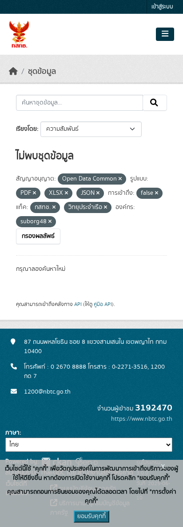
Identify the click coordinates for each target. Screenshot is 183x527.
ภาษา (12, 432)
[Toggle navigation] (165, 34)
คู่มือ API (103, 304)
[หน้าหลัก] (13, 71)
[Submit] (155, 103)
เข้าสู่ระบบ (162, 7)
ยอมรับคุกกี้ (91, 516)
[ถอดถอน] (120, 179)
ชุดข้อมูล (42, 71)
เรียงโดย (26, 129)
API (78, 304)
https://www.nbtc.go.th (141, 418)
